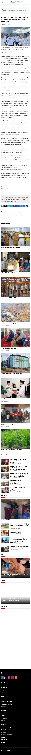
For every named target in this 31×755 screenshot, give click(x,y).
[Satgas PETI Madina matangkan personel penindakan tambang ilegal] (15, 312)
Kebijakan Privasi (5, 729)
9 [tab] (23, 605)
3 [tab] (15, 579)
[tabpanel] (15, 568)
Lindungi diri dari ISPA (11, 661)
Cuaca (3, 715)
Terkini (3, 682)
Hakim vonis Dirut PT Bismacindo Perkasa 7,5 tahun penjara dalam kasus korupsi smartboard (19, 475)
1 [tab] (11, 579)
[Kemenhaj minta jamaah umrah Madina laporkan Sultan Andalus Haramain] (15, 337)
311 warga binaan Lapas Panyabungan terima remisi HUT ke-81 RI (14, 398)
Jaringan (3, 724)
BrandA (3, 737)
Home (5, 9)
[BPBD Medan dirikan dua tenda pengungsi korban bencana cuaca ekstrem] (5, 461)
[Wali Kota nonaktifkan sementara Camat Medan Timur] (5, 533)
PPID (2, 745)
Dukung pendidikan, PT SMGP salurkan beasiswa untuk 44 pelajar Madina (15, 423)
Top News (4, 495)
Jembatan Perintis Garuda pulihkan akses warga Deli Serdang (15, 599)
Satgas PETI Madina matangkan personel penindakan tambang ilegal (13, 322)
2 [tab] (13, 579)
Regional (3, 699)
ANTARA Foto (5, 739)
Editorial (3, 710)
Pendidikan (4, 718)
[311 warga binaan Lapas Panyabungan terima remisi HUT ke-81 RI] (15, 388)
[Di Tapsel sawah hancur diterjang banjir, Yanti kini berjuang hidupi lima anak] (5, 526)
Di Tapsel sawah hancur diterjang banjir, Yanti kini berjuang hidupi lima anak (19, 525)
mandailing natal (17, 215)
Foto (2, 554)
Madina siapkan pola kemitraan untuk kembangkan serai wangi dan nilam (12, 448)
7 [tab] (18, 605)
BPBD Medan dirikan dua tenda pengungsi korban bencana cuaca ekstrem (19, 461)
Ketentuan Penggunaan (7, 727)
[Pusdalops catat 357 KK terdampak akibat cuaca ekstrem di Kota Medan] (5, 482)
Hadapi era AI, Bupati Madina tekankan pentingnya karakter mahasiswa (12, 246)
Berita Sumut (12, 9)
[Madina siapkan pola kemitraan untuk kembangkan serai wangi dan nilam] (15, 438)
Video (3, 580)
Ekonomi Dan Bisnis (6, 701)
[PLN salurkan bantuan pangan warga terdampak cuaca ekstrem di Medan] (5, 489)
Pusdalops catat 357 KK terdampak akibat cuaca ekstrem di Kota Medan (19, 482)
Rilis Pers (3, 720)
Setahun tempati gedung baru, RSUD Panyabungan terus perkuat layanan (12, 372)
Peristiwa (3, 713)
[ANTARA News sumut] (17, 2)
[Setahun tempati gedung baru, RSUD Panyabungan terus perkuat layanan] (15, 363)
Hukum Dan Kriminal (6, 704)
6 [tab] (16, 605)
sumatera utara (6, 218)
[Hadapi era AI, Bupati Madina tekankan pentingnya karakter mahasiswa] (15, 236)
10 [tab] (25, 605)
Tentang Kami (5, 732)
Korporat (3, 742)
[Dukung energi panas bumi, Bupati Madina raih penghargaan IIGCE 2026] (15, 287)
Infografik (4, 606)
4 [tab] (17, 579)
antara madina (6, 215)
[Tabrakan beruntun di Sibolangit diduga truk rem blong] (5, 548)
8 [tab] (21, 605)
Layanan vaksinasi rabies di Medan (15, 574)
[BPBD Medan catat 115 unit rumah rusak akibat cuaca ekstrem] (15, 509)
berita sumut (17, 211)
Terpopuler (4, 455)
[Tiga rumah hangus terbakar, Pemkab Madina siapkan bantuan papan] (15, 261)
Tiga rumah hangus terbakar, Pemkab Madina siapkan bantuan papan (14, 271)
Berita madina (8, 211)
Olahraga (3, 706)
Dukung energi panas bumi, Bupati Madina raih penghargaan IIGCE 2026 (14, 297)
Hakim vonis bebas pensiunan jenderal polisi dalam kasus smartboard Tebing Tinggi (18, 468)
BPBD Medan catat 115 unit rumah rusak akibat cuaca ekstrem (14, 518)
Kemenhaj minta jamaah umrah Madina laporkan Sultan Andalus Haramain (15, 347)
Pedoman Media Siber (7, 734)
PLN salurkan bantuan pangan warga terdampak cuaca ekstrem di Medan (19, 489)
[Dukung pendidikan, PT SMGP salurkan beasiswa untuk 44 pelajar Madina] (15, 413)
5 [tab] (20, 579)
